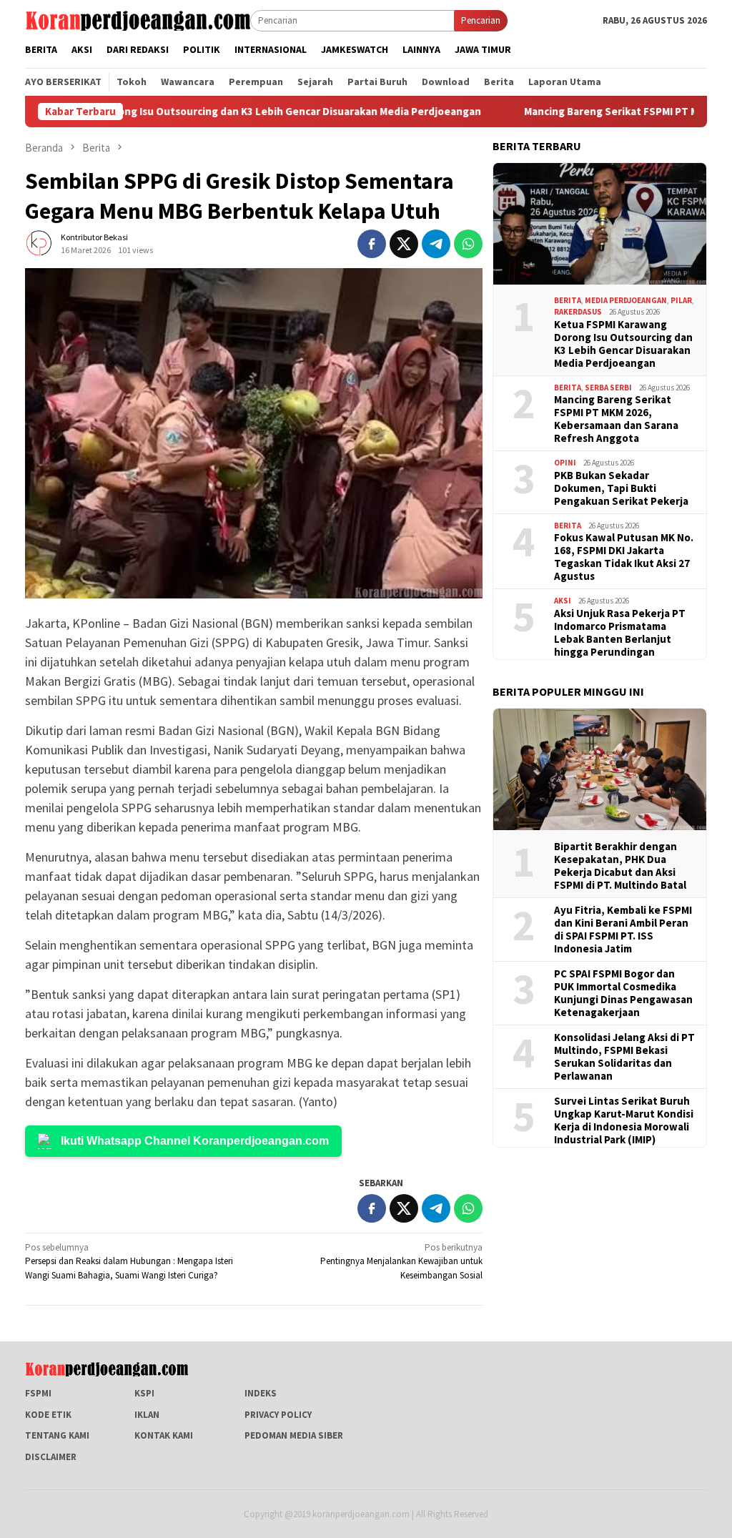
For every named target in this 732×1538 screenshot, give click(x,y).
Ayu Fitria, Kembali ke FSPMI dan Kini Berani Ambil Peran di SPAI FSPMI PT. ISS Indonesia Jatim (623, 929)
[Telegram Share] (436, 244)
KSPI (144, 1393)
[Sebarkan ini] (371, 244)
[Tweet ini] (404, 244)
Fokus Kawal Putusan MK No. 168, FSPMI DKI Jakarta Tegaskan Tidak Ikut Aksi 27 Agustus (623, 557)
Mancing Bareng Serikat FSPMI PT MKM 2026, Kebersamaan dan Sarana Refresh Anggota (616, 419)
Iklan (146, 1415)
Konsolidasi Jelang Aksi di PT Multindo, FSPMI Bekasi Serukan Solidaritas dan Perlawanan (624, 1057)
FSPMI (38, 1393)
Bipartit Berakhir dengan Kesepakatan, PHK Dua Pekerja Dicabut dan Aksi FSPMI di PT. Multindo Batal (620, 866)
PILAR (681, 300)
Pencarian (480, 20)
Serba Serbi (608, 388)
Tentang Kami (57, 1435)
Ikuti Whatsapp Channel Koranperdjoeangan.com (195, 1141)
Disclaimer (50, 1457)
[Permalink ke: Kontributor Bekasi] (39, 243)
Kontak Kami (163, 1435)
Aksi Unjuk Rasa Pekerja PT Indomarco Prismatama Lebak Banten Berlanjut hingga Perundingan (620, 633)
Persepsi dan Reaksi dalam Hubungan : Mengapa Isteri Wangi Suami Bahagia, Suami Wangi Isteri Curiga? (129, 1261)
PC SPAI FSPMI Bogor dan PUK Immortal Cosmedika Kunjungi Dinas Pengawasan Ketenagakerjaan (623, 993)
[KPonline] (137, 20)
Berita (567, 300)
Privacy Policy (278, 1415)
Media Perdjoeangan (626, 300)
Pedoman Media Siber (293, 1435)
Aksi (562, 601)
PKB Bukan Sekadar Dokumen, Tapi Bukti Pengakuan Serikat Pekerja (621, 488)
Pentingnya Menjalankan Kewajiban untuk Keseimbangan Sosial (401, 1261)
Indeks (260, 1393)
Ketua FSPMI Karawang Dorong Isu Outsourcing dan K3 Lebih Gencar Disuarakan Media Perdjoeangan (623, 344)
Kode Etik (48, 1415)
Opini (565, 463)
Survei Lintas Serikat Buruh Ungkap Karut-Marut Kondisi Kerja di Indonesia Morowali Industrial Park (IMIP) (623, 1120)
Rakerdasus (578, 312)
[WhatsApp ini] (468, 244)
